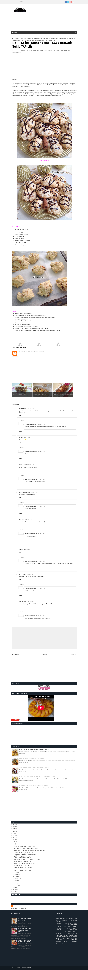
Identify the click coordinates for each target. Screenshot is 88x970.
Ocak (16, 887)
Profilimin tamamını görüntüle (18, 908)
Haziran (17, 878)
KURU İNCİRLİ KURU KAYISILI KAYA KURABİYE (50, 50)
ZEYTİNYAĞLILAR (60, 940)
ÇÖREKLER (58, 941)
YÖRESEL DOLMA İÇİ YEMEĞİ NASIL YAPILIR (31, 759)
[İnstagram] (73, 2)
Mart (16, 884)
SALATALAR (59, 935)
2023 (14, 826)
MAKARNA (58, 932)
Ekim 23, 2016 (28, 547)
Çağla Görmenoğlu (24, 492)
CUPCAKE (65, 921)
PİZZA (69, 933)
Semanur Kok (22, 601)
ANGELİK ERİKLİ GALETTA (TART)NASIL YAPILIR (27, 859)
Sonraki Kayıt (15, 654)
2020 (14, 832)
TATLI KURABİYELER (65, 50)
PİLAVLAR (64, 933)
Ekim (16, 845)
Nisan (16, 882)
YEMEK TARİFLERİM (16, 52)
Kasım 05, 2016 (41, 424)
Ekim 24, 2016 (30, 574)
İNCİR (27, 50)
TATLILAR (64, 936)
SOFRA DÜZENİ (68, 935)
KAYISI (30, 50)
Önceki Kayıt (74, 654)
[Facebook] (66, 2)
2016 (14, 839)
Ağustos (16, 874)
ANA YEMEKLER (62, 918)
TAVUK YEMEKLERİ (72, 936)
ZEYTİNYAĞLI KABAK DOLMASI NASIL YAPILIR (26, 848)
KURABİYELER (36, 50)
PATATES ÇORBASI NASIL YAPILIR (23, 852)
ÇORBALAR (74, 940)
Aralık (16, 841)
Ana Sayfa (44, 654)
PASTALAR (69, 932)
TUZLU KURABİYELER (62, 938)
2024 (14, 824)
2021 (14, 830)
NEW (64, 932)
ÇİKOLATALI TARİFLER (70, 941)
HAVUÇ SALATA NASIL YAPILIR (22, 861)
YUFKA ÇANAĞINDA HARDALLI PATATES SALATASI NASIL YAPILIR (37, 777)
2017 (14, 837)
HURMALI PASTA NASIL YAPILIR (22, 858)
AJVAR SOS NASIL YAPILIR (21, 865)
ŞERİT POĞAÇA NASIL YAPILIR (22, 856)
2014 (14, 891)
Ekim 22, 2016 (30, 408)
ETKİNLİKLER (68, 923)
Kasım (16, 843)
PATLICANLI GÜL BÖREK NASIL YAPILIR (24, 854)
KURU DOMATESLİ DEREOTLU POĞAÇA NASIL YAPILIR (34, 750)
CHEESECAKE (59, 921)
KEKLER (68, 928)
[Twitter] (68, 2)
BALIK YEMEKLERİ (61, 920)
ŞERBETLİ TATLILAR (67, 943)
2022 (14, 828)
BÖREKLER (74, 920)
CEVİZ (23, 50)
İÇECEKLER (59, 943)
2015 (14, 889)
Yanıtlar (22, 420)
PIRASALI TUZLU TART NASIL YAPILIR (24, 846)
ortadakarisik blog (31, 424)
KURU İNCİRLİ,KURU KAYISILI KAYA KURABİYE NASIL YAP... (30, 850)
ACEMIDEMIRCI (22, 408)
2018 (14, 835)
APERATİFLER (73, 918)
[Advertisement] (53, 18)
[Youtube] (76, 2)
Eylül (16, 872)
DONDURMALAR (71, 921)
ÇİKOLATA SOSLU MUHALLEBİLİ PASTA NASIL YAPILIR (34, 768)
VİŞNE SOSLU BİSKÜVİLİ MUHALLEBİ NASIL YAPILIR (33, 786)
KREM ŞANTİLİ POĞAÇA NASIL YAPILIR (24, 863)
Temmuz (17, 876)
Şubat (16, 885)
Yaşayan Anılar (23, 465)
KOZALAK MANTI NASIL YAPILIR (22, 871)
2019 (14, 833)
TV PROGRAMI (18, 869)
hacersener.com (17, 906)
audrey (21, 437)
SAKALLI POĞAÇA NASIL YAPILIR (23, 867)
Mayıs (16, 880)
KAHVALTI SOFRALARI (63, 926)
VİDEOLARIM (74, 938)
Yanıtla (20, 415)
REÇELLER (74, 933)
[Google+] (71, 2)
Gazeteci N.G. (22, 574)
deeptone (21, 519)
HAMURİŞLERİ (72, 925)
